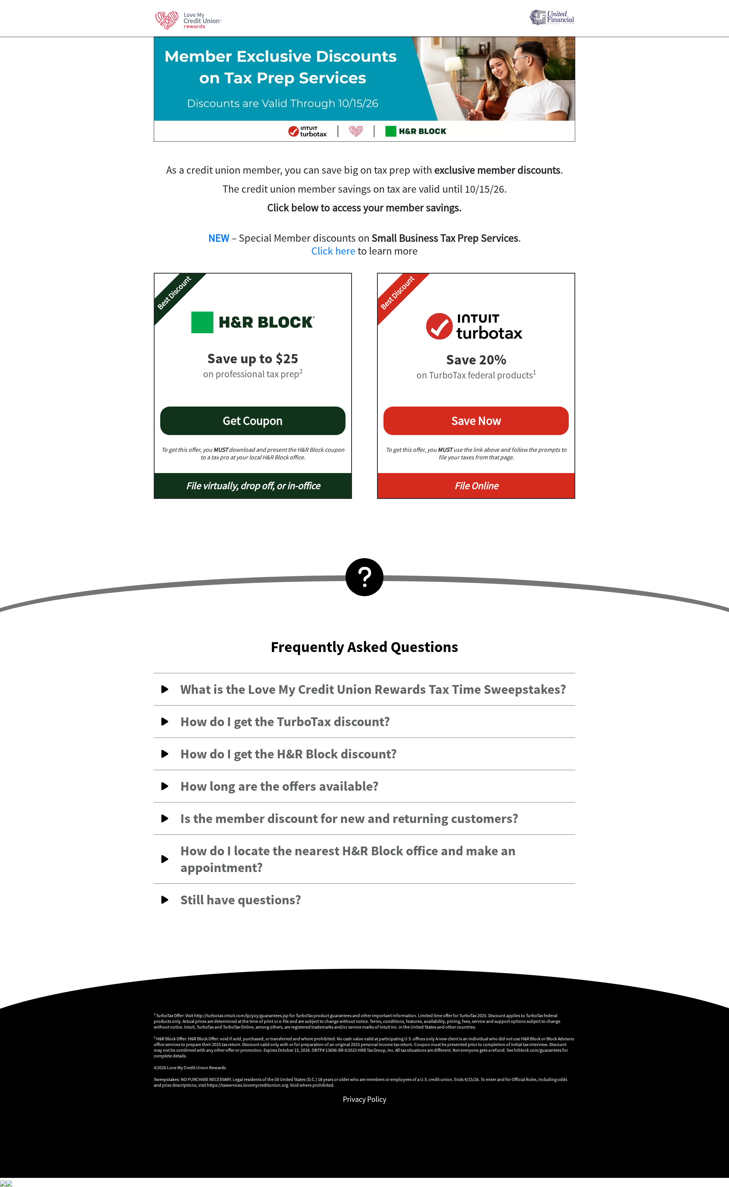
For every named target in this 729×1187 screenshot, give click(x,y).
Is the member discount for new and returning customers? (349, 818)
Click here (333, 251)
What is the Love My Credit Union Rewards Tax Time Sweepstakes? (373, 689)
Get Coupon (253, 420)
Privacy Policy (364, 1099)
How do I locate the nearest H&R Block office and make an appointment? (348, 859)
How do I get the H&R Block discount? (288, 753)
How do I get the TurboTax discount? (285, 721)
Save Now (476, 420)
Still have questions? (240, 899)
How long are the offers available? (279, 786)
